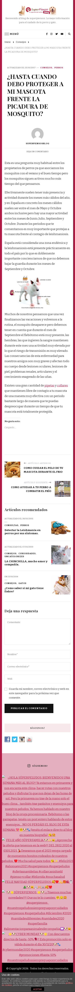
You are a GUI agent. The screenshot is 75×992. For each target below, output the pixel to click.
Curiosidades (27, 553)
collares (62, 385)
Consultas (11, 525)
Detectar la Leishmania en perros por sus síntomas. (23, 532)
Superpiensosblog (37, 143)
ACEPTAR (37, 989)
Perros (58, 67)
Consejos (46, 67)
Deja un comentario (37, 151)
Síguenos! (39, 766)
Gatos (22, 583)
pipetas (49, 385)
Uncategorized (14, 556)
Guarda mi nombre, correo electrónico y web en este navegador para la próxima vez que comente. (39, 693)
